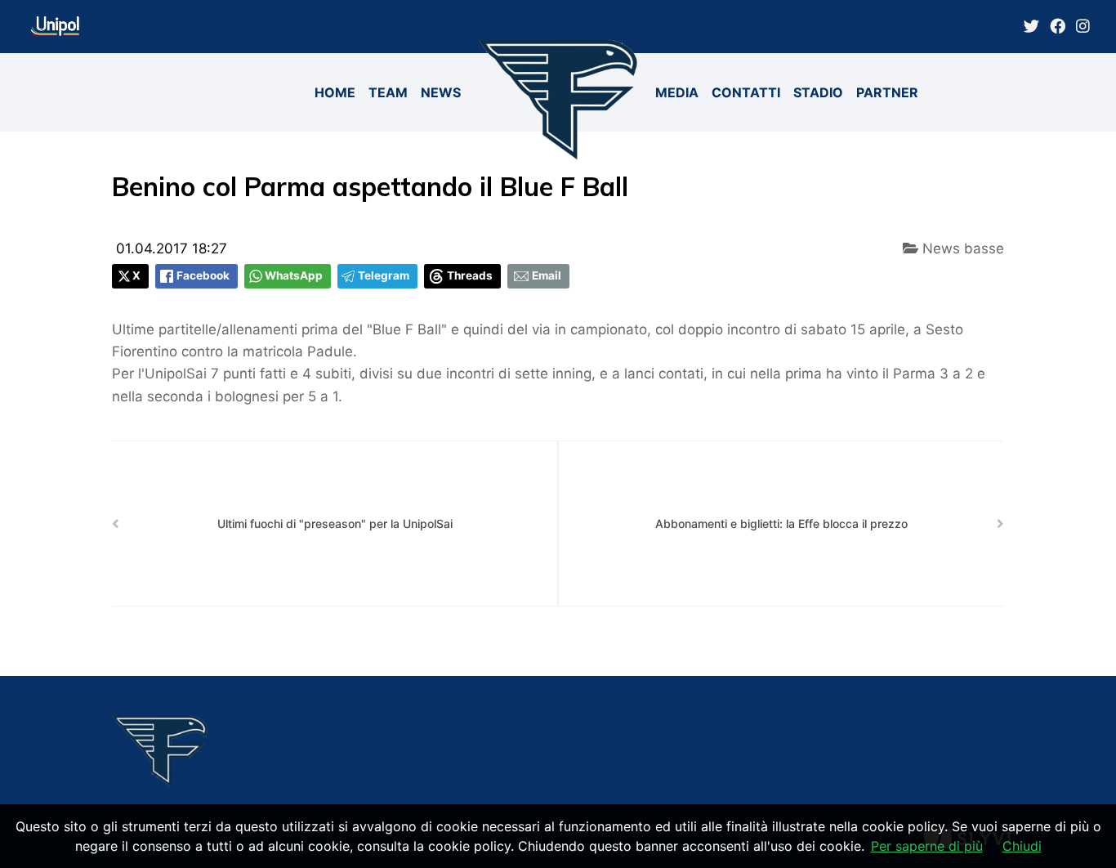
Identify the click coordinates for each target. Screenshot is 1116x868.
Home (335, 92)
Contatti (746, 92)
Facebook (203, 275)
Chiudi (1022, 846)
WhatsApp (294, 275)
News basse (961, 248)
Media (677, 92)
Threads (470, 275)
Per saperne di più (927, 846)
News (441, 92)
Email (546, 275)
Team (388, 92)
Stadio (818, 92)
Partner (887, 92)
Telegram (383, 275)
